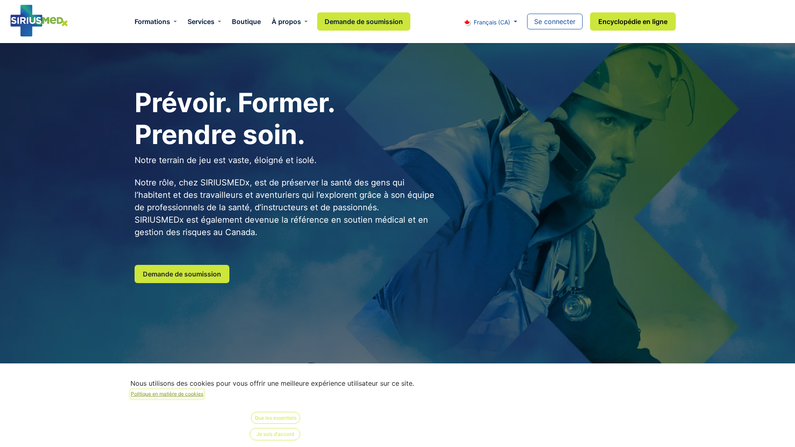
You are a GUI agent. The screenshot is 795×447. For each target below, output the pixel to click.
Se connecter (555, 21)
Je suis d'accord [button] (275, 434)
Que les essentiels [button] (275, 418)
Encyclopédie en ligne (632, 21)
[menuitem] (155, 21)
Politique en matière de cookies (167, 394)
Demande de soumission (182, 274)
